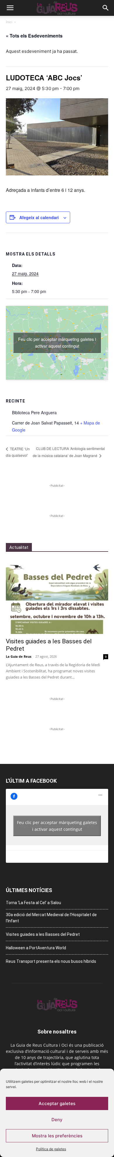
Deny (57, 1119)
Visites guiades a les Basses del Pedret (43, 934)
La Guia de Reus (18, 656)
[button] (10, 8)
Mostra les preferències (57, 1136)
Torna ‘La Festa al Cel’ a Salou (33, 902)
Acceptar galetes (57, 1103)
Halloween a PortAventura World (36, 947)
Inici (9, 21)
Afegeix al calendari (39, 217)
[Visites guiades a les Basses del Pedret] (57, 596)
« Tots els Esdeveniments (34, 35)
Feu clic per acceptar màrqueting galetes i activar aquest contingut (57, 342)
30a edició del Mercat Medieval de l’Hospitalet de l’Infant (51, 917)
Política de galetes (51, 1149)
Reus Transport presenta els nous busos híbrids (51, 961)
